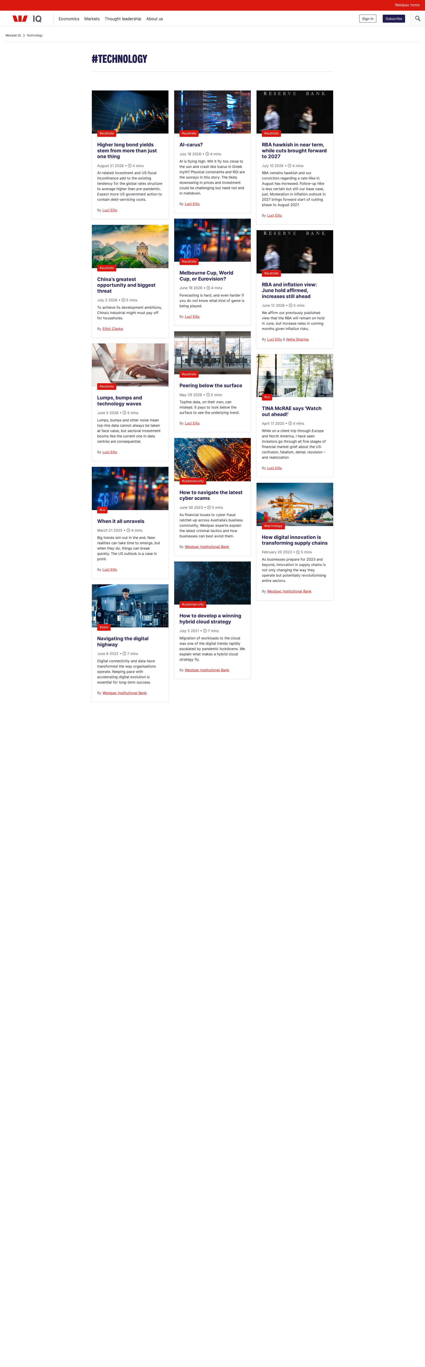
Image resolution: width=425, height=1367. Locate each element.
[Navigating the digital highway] (130, 626)
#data (104, 627)
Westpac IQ (13, 35)
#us (102, 510)
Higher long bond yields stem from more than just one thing (127, 150)
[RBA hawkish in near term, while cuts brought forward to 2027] (295, 132)
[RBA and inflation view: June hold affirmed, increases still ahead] (295, 272)
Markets (92, 18)
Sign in (367, 18)
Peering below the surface (211, 385)
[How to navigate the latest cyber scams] (212, 480)
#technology (273, 526)
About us (154, 18)
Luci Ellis (109, 210)
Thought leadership (123, 18)
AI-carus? (191, 144)
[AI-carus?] (212, 132)
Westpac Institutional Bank (124, 693)
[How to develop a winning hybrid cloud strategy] (212, 603)
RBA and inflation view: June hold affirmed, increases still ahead (289, 290)
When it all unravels (120, 521)
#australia (107, 133)
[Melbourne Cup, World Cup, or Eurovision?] (212, 260)
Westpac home (407, 5)
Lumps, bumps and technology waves (119, 400)
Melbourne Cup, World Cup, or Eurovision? (206, 275)
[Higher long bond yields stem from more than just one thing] (130, 132)
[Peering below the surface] (212, 373)
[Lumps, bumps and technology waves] (130, 385)
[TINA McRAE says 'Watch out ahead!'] (295, 396)
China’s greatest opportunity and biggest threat (126, 285)
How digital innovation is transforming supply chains (295, 540)
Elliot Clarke (112, 328)
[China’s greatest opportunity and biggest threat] (130, 267)
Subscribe (394, 18)
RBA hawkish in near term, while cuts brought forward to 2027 (294, 150)
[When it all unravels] (130, 509)
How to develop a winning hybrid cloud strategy (210, 618)
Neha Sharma (297, 339)
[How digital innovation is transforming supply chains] (295, 524)
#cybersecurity (193, 481)
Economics (69, 18)
